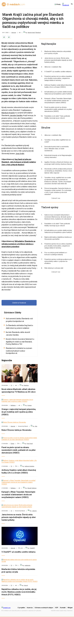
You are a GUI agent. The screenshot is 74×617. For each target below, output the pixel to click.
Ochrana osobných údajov (44, 608)
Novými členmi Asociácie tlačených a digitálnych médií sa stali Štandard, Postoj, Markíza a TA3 (20, 341)
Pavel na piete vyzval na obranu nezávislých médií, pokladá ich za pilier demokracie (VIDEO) (19, 450)
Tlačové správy (49, 207)
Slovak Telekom (31, 488)
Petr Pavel (30, 443)
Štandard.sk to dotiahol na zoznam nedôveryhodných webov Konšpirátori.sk (19, 350)
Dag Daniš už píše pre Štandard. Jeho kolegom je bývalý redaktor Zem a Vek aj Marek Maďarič (19, 162)
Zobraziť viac (55, 198)
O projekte (21, 608)
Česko (12, 443)
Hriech (26, 585)
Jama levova (35, 511)
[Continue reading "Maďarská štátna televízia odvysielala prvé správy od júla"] (20, 561)
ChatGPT (32, 548)
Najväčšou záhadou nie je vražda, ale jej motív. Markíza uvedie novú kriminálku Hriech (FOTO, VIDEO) (19, 592)
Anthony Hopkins (29, 466)
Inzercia (30, 608)
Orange (29, 405)
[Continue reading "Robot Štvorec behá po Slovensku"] (14, 422)
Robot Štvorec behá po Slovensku (16, 430)
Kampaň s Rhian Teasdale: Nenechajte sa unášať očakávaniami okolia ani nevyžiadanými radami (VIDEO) (18, 494)
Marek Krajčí (31, 32)
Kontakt (63, 608)
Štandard (38, 32)
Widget (70, 608)
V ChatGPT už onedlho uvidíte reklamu (18, 552)
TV (11, 385)
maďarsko (27, 565)
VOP (56, 608)
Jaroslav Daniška (15, 115)
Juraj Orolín (20, 154)
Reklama (13, 405)
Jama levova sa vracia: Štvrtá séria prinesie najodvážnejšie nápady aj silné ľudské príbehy (19, 517)
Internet (13, 32)
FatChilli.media (55, 610)
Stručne (45, 127)
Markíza (26, 385)
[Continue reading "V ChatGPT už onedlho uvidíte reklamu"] (20, 544)
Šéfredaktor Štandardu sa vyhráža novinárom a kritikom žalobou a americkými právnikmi (18, 244)
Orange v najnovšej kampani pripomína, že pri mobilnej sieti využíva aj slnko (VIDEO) (19, 412)
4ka (36, 426)
